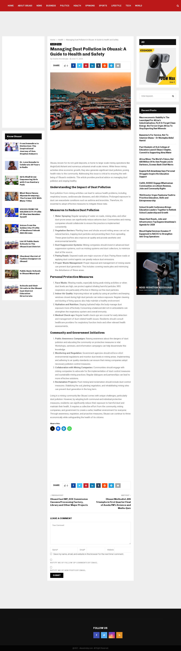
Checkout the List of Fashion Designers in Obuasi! (30, 259)
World (138, 6)
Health (77, 6)
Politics (64, 6)
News (39, 6)
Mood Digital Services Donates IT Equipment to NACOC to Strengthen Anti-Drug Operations (155, 234)
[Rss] (119, 635)
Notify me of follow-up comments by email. (74, 563)
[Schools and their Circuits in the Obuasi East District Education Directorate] (11, 288)
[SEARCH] (173, 96)
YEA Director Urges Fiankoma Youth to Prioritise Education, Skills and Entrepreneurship (157, 198)
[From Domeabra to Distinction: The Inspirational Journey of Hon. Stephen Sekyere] (11, 146)
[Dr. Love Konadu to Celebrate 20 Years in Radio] (11, 165)
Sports (103, 6)
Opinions (90, 6)
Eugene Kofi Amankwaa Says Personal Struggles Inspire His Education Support (157, 174)
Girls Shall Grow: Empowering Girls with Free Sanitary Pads (29, 181)
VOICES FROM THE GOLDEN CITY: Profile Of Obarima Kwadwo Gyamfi (30, 213)
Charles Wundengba (60, 59)
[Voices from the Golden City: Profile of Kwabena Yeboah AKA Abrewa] (11, 228)
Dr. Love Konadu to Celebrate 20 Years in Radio (30, 164)
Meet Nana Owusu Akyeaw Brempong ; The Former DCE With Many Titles (31, 197)
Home (11, 6)
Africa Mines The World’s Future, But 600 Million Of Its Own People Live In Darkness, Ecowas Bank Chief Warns (156, 162)
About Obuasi (25, 6)
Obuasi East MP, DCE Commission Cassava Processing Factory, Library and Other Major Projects (69, 502)
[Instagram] (112, 635)
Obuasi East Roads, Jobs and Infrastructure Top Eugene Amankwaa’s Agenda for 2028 (157, 222)
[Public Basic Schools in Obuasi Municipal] (11, 274)
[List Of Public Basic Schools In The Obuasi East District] (11, 244)
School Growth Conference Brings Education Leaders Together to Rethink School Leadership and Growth (157, 210)
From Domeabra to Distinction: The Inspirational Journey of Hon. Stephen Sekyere (29, 148)
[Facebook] (96, 635)
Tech (128, 6)
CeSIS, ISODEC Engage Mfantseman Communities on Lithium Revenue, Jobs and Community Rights (156, 186)
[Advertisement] (90, 23)
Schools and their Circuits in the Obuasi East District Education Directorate (31, 290)
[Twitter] (104, 635)
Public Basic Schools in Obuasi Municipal (30, 272)
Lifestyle (116, 6)
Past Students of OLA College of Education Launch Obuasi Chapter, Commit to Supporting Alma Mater (155, 150)
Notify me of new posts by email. (68, 570)
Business (51, 6)
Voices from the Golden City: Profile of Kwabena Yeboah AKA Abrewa (30, 229)
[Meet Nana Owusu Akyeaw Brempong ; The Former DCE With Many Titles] (11, 196)
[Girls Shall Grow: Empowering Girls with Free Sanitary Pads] (11, 180)
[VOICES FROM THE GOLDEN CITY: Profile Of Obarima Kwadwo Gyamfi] (11, 212)
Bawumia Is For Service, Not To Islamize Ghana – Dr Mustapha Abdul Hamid (156, 138)
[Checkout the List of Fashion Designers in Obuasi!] (11, 259)
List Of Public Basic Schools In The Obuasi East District (30, 244)
